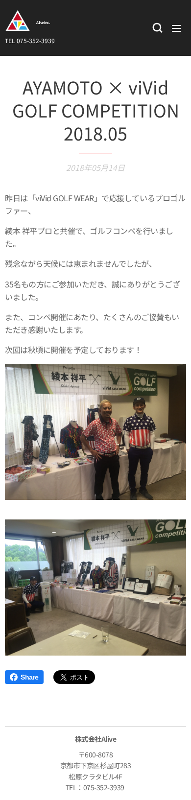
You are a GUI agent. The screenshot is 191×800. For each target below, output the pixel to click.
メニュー (176, 28)
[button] (157, 28)
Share (30, 677)
